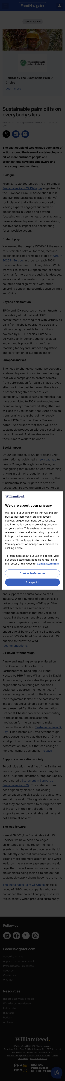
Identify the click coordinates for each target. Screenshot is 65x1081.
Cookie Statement (48, 563)
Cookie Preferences (32, 573)
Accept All (32, 582)
